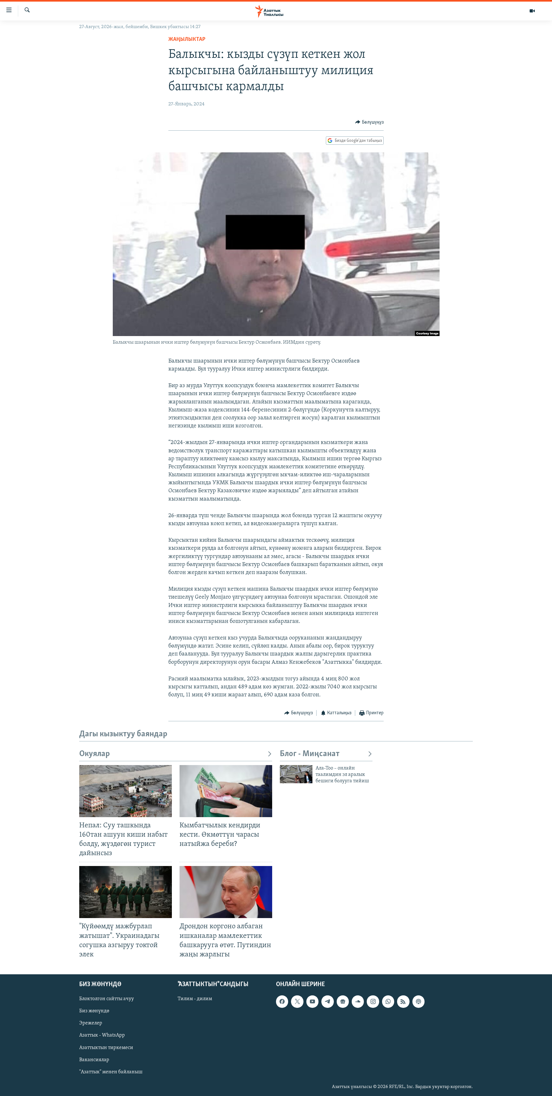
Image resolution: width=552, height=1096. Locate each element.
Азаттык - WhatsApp (102, 1035)
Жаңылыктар (186, 39)
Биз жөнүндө (94, 1011)
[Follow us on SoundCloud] (358, 1001)
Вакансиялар (94, 1059)
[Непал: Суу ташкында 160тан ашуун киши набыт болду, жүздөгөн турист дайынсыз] (125, 791)
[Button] (369, 122)
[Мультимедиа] (532, 10)
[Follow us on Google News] (343, 1001)
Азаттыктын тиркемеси (106, 1047)
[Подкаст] (418, 1001)
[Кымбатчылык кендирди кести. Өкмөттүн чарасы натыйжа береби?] (226, 791)
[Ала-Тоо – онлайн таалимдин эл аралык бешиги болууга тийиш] (296, 774)
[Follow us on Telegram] (327, 1001)
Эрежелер (90, 1023)
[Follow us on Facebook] (282, 1001)
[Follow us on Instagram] (373, 1001)
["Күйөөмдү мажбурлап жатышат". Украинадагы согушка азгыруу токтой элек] (125, 892)
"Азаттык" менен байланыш (110, 1072)
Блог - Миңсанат (310, 754)
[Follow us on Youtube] (312, 1001)
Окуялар (94, 754)
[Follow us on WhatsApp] (388, 1001)
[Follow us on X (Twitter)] (297, 1001)
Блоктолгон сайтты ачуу (106, 998)
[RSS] (403, 1001)
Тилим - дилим (195, 998)
